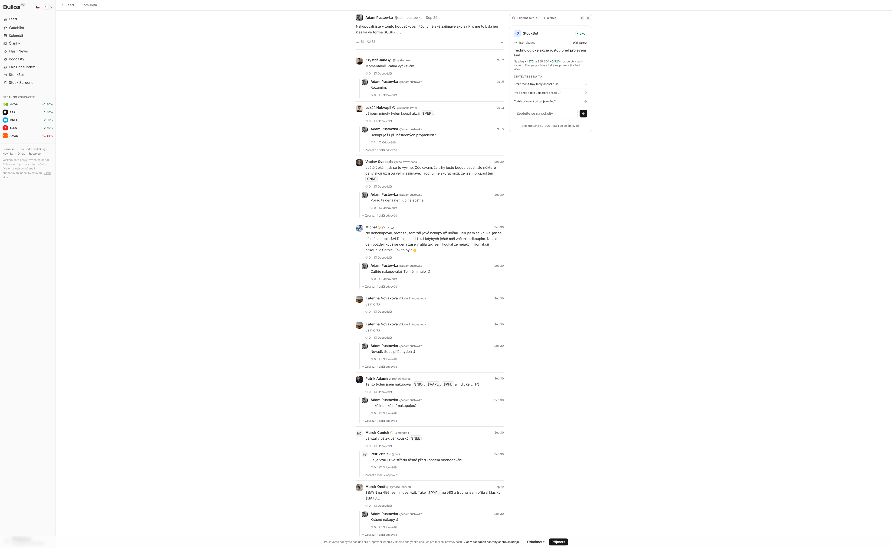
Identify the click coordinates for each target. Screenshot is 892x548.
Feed (70, 5)
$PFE (447, 384)
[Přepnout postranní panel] (55, 274)
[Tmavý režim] (48, 7)
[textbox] (546, 113)
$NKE (371, 179)
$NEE (415, 438)
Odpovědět (385, 73)
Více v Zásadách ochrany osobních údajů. (491, 542)
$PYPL (433, 492)
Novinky (8, 153)
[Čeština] (38, 7)
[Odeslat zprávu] (583, 114)
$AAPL (433, 384)
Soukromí (9, 149)
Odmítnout (535, 542)
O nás (21, 153)
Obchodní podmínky (33, 149)
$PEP (426, 113)
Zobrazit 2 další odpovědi (381, 475)
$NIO (418, 384)
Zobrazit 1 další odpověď (381, 150)
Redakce (35, 153)
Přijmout (558, 542)
